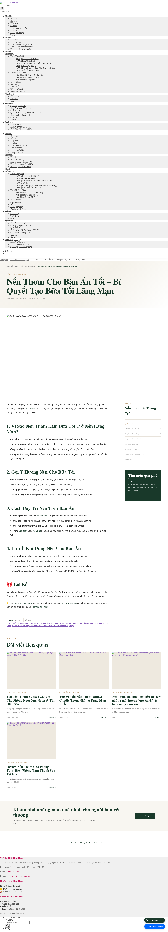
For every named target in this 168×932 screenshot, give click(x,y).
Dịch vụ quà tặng (12, 122)
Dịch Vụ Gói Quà (17, 124)
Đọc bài (52, 717)
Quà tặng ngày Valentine (20, 108)
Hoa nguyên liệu (17, 33)
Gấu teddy (14, 96)
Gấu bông (9, 94)
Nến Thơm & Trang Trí (19, 259)
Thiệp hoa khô (16, 35)
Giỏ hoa (13, 25)
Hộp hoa (14, 23)
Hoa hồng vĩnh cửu (18, 28)
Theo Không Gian (18, 73)
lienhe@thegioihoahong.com (18, 876)
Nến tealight (15, 84)
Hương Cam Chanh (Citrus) (27, 58)
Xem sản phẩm (134, 496)
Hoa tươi (9, 37)
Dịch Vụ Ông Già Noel (20, 127)
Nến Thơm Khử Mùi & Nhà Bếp (29, 75)
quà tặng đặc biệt (39, 607)
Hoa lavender (16, 30)
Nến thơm (9, 54)
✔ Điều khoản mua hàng (10, 906)
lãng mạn (18, 620)
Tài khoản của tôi (12, 918)
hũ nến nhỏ (42, 516)
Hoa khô (8, 16)
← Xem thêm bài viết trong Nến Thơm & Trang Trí (84, 843)
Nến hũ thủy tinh (17, 82)
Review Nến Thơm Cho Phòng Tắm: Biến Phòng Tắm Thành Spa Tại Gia (31, 770)
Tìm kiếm (9, 920)
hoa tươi (22, 531)
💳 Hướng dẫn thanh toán (11, 889)
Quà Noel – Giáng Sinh (20, 115)
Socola (13, 120)
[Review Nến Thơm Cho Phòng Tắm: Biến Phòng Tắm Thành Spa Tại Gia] (31, 740)
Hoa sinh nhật (16, 40)
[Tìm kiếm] (2, 8)
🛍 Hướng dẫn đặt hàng (10, 886)
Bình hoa (14, 18)
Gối (12, 101)
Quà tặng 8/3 (15, 110)
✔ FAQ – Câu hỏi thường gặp (12, 909)
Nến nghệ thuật (16, 89)
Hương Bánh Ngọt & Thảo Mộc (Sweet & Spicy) (36, 68)
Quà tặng (9, 103)
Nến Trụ (13, 87)
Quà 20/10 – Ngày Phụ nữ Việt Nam (25, 113)
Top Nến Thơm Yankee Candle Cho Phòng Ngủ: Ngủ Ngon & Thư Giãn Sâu (31, 700)
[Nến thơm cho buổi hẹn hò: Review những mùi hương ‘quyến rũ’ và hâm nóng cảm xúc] (136, 670)
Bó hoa (13, 21)
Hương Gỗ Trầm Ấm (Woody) (28, 70)
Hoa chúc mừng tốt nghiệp (21, 47)
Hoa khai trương (17, 42)
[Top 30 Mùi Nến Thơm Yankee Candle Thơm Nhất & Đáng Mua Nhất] (84, 670)
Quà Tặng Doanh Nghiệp (21, 129)
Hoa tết (8, 51)
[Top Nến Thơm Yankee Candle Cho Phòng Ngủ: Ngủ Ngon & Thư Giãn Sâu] (31, 670)
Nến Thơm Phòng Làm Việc (27, 77)
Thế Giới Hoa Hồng (22, 603)
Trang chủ (4, 259)
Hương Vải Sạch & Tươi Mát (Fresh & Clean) (35, 63)
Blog (16, 266)
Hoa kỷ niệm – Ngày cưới (21, 44)
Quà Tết (13, 117)
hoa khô (37, 531)
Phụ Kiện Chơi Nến (18, 91)
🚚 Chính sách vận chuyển (11, 892)
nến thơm (30, 409)
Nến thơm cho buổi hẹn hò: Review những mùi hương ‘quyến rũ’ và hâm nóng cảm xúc (136, 700)
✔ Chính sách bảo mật (9, 904)
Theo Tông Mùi (17, 56)
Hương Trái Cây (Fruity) (26, 65)
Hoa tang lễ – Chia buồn (20, 49)
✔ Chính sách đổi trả (8, 901)
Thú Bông (14, 98)
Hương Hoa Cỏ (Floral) (25, 61)
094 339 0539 (13, 871)
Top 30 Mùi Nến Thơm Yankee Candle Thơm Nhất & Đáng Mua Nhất (82, 700)
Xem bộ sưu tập (145, 816)
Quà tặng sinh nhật (18, 106)
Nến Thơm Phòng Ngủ (25, 80)
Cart (7, 929)
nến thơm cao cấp (68, 603)
